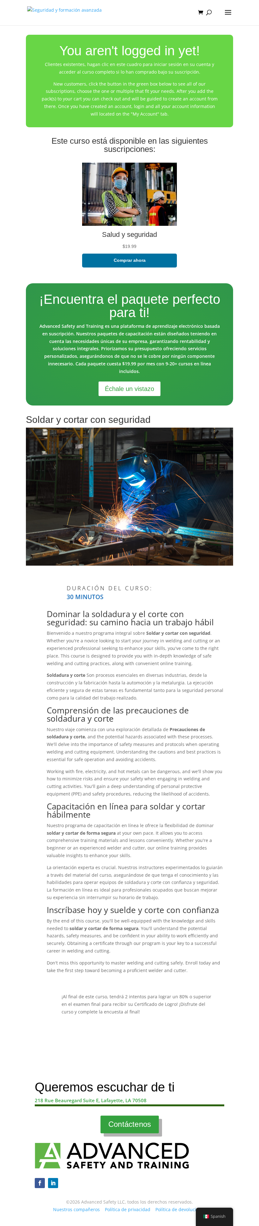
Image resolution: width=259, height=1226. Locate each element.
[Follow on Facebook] (40, 1183)
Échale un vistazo (129, 388)
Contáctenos (129, 1124)
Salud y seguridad (129, 234)
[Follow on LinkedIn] (53, 1183)
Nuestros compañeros (76, 1209)
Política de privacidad (127, 1209)
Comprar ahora (130, 260)
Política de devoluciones (180, 1209)
